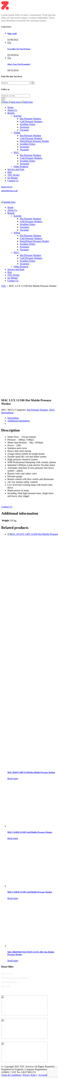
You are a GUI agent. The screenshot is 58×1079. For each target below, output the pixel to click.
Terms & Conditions (11, 1075)
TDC (3, 286)
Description (13, 418)
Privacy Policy (30, 1075)
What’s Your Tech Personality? (19, 64)
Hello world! (12, 33)
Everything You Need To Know (19, 49)
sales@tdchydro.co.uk (9, 191)
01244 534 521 (6, 187)
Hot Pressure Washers (37, 409)
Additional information (18, 420)
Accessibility (45, 1075)
